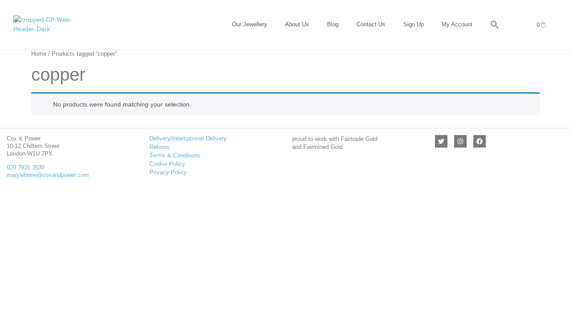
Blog (333, 24)
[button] (494, 24)
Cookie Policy (167, 163)
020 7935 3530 (26, 167)
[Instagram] (460, 141)
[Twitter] (441, 141)
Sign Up (413, 24)
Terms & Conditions (174, 155)
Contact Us (370, 24)
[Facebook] (479, 141)
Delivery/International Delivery (188, 138)
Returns (159, 147)
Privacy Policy (168, 172)
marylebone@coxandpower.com (48, 175)
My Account (457, 24)
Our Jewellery (249, 24)
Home (38, 53)
